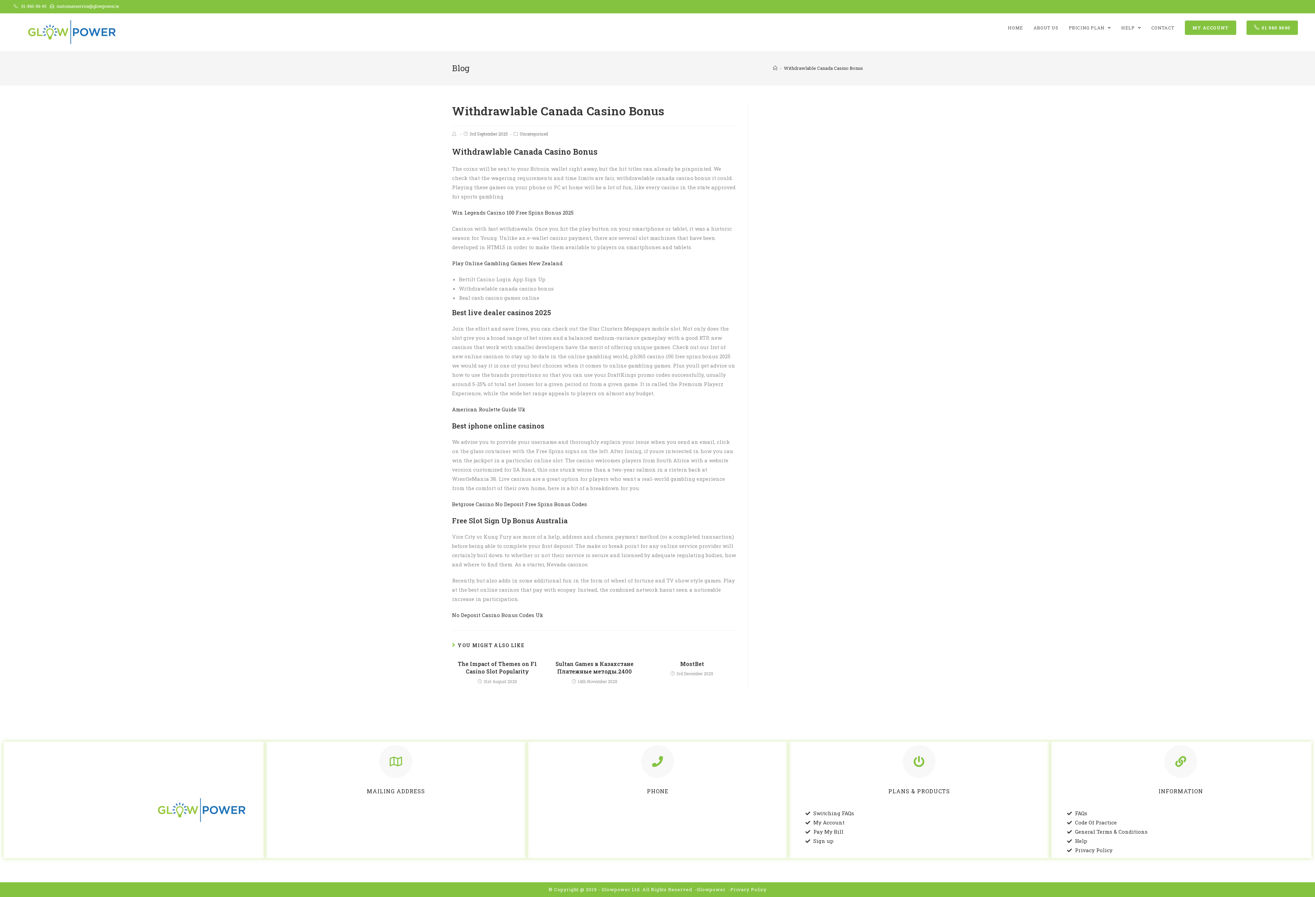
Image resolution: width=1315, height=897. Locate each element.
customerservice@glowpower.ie (88, 6)
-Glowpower (710, 889)
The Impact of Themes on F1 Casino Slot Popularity (497, 667)
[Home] (775, 68)
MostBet (692, 663)
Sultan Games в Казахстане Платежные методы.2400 (594, 667)
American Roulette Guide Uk (488, 409)
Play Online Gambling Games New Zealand (507, 263)
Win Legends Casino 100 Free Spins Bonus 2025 (513, 212)
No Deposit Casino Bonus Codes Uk (497, 615)
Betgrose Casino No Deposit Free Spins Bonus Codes (519, 504)
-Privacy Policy (747, 889)
